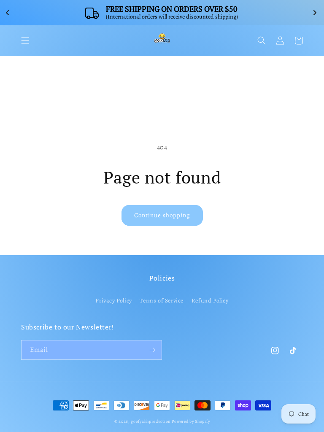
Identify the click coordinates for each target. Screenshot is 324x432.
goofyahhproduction (150, 421)
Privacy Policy (113, 301)
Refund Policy (210, 301)
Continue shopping (162, 215)
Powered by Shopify (191, 421)
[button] (25, 40)
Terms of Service (162, 301)
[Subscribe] (152, 350)
